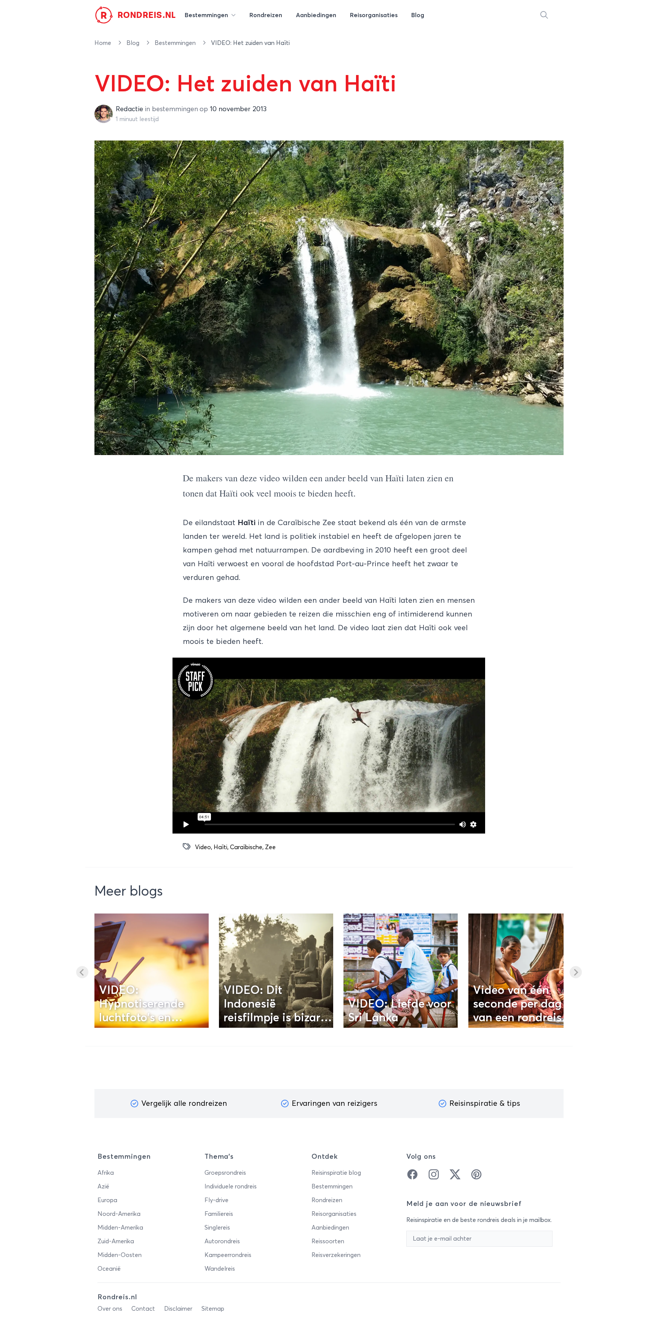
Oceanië (109, 1269)
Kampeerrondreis (227, 1255)
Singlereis (217, 1228)
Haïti (220, 847)
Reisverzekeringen (336, 1255)
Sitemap (212, 1309)
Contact (143, 1309)
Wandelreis (219, 1269)
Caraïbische (246, 847)
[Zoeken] (544, 15)
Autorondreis (222, 1241)
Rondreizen (326, 1200)
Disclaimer (178, 1309)
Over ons (109, 1309)
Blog (133, 43)
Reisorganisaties (333, 1214)
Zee (270, 847)
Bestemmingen (176, 43)
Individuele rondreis (230, 1186)
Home (103, 43)
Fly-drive (216, 1200)
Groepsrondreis (225, 1173)
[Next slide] (576, 972)
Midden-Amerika (120, 1228)
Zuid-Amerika (115, 1241)
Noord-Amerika (119, 1214)
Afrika (105, 1173)
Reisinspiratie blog (336, 1173)
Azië (103, 1186)
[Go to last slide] (82, 972)
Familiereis (218, 1214)
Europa (107, 1200)
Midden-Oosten (119, 1255)
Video (203, 847)
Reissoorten (327, 1241)
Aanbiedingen (330, 1228)
